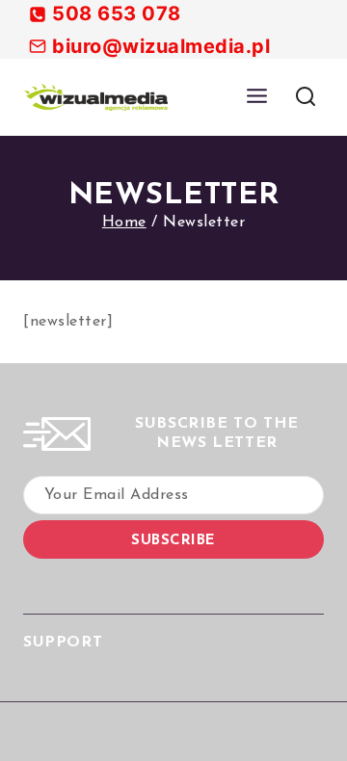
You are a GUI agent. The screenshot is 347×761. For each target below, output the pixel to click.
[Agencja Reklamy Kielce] (95, 97)
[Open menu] (256, 97)
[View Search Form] (305, 97)
